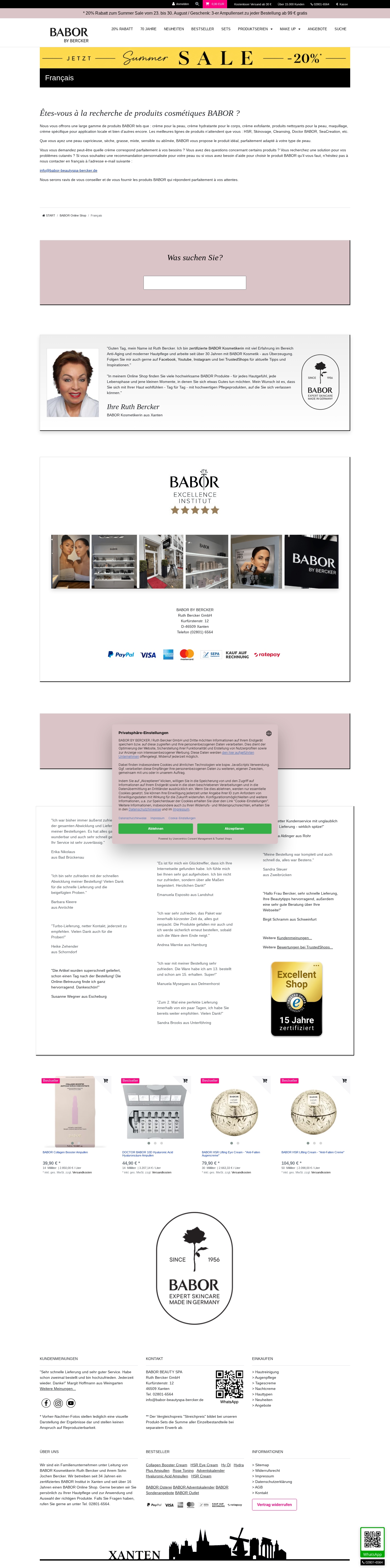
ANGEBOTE (317, 29)
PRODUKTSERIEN (253, 29)
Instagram (202, 359)
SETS (226, 29)
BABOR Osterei (159, 1487)
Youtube (185, 359)
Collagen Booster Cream (166, 1465)
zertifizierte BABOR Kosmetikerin (216, 348)
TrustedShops (237, 359)
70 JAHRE (148, 29)
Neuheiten (263, 1400)
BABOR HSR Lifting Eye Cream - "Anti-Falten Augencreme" (231, 1154)
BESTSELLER (202, 29)
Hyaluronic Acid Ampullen (167, 1476)
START (50, 215)
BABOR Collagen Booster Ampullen (65, 1152)
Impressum (264, 1476)
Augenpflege (265, 1377)
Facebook (167, 359)
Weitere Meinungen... (58, 1388)
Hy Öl (226, 1465)
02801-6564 (324, 4)
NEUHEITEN (174, 29)
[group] (75, 1111)
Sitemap (262, 1465)
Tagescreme (265, 1383)
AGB (259, 1487)
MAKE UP (288, 29)
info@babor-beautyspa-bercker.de (68, 170)
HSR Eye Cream (204, 1465)
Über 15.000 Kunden (291, 4)
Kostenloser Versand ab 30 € (253, 4)
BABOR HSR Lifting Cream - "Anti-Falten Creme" (312, 1152)
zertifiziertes (50, 1481)
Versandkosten (82, 1172)
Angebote (263, 1405)
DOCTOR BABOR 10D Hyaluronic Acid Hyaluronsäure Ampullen (147, 1154)
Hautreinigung (267, 1372)
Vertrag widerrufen (274, 1504)
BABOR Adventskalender (194, 1487)
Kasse (343, 4)
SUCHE (340, 29)
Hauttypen (263, 1394)
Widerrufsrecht (267, 1470)
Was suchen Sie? (195, 257)
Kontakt (261, 1493)
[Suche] (197, 4)
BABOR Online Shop (73, 215)
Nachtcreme (265, 1388)
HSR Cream (201, 1476)
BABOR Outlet (187, 1493)
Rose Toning (183, 1470)
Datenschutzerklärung (273, 1481)
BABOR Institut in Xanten (82, 1481)
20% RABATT (122, 29)
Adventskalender (211, 1470)
